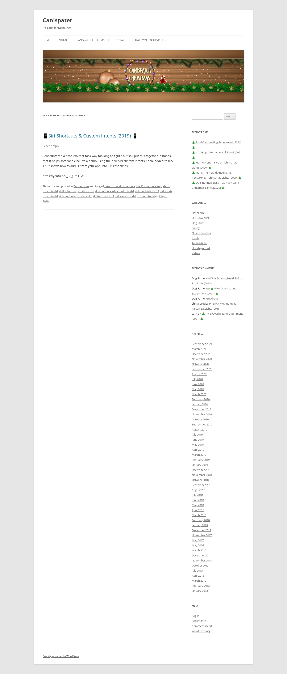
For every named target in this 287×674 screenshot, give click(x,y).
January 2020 (200, 404)
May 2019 (198, 444)
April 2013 (198, 575)
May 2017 (198, 540)
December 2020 (201, 354)
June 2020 (198, 384)
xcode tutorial (146, 196)
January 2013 (200, 591)
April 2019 (198, 450)
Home (46, 40)
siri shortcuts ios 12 (147, 191)
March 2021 (199, 349)
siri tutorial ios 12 (103, 196)
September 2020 (202, 369)
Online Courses (201, 233)
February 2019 (201, 460)
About (63, 40)
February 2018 (201, 520)
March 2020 (199, 394)
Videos (196, 253)
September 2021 (202, 344)
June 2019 (198, 439)
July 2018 (197, 495)
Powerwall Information (150, 40)
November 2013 (202, 560)
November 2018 (202, 475)
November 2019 (202, 414)
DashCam (198, 213)
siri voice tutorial (125, 196)
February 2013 (201, 586)
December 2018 (201, 470)
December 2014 (201, 555)
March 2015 (199, 550)
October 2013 (200, 565)
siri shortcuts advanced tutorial (114, 191)
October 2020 (200, 364)
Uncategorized (201, 248)
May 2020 (198, 389)
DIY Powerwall (200, 218)
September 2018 (202, 485)
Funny (196, 228)
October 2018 (200, 480)
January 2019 (200, 465)
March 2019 (199, 455)
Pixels (195, 238)
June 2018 (198, 500)
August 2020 (199, 374)
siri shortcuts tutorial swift (75, 196)
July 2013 (197, 570)
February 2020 (201, 399)
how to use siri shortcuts (119, 186)
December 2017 (201, 530)
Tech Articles (81, 186)
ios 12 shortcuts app (149, 186)
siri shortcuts (86, 191)
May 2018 (198, 505)
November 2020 (202, 359)
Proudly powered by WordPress (61, 656)
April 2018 (198, 510)
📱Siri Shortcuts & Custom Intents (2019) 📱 (90, 135)
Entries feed (199, 621)
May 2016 (198, 545)
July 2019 (197, 434)
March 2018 (199, 515)
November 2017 (202, 535)
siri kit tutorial (67, 191)
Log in (195, 616)
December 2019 (201, 409)
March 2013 (199, 580)
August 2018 (199, 490)
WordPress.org (201, 631)
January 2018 (200, 525)
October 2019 (200, 419)
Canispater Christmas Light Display (100, 40)
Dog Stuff (198, 223)
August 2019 (199, 429)
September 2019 (202, 424)
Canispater (57, 20)
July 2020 (197, 379)
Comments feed (202, 626)
